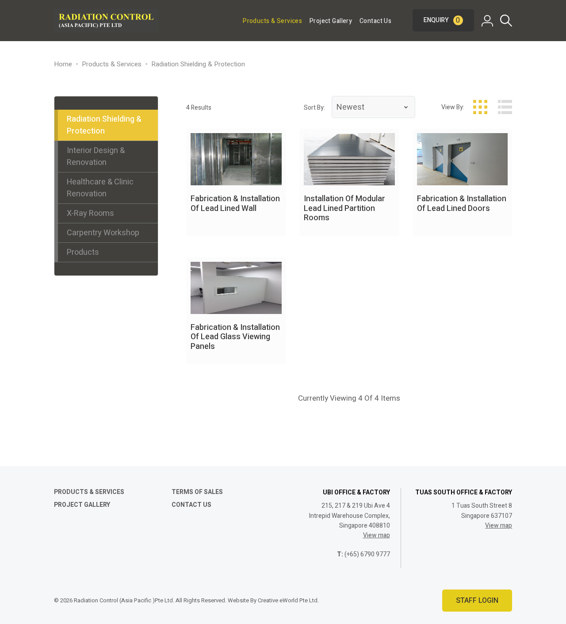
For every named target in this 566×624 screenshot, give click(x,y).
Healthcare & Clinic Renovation (100, 188)
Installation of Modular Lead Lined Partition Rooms (344, 208)
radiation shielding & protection (198, 64)
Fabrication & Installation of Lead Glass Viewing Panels (235, 337)
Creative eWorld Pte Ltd (287, 600)
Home (63, 64)
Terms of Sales (197, 492)
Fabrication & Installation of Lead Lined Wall (235, 203)
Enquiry (442, 20)
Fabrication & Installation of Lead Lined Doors (461, 203)
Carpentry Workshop (103, 233)
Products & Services (272, 21)
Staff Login (477, 600)
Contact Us (375, 21)
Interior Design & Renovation (96, 156)
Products (83, 252)
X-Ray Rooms (90, 213)
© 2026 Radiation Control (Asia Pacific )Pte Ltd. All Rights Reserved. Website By (156, 600)
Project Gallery (331, 21)
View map (376, 535)
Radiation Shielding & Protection (104, 125)
